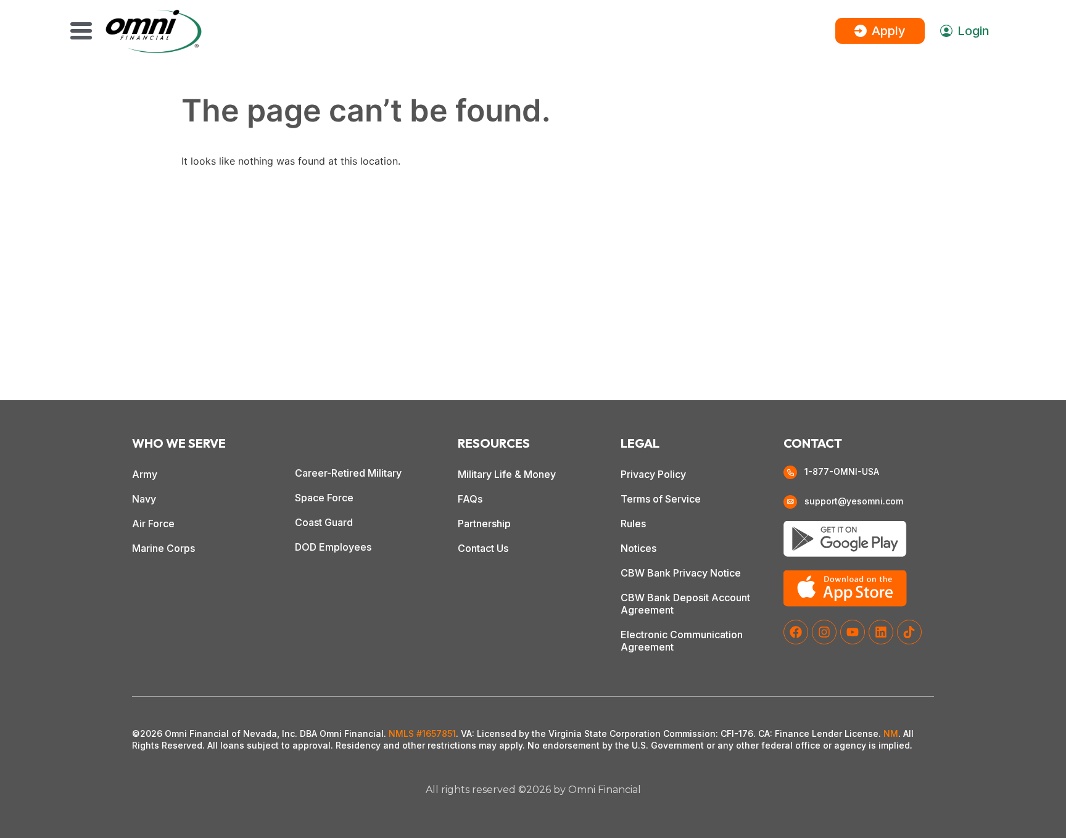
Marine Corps (163, 548)
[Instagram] (824, 632)
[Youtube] (852, 632)
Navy (144, 499)
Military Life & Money (507, 474)
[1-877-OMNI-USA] (790, 472)
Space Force (324, 497)
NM (890, 733)
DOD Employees (333, 547)
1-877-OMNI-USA (841, 471)
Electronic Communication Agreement (682, 640)
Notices (638, 548)
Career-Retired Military (348, 473)
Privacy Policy (653, 474)
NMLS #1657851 (422, 733)
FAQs (470, 499)
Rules (633, 523)
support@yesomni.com (853, 501)
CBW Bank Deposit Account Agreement (685, 603)
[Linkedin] (881, 632)
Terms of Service (661, 499)
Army (144, 474)
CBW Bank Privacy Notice (681, 573)
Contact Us (483, 548)
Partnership (484, 523)
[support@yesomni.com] (790, 502)
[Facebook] (795, 632)
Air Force (153, 523)
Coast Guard (324, 522)
